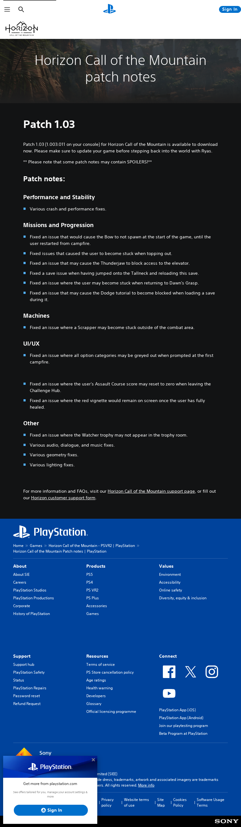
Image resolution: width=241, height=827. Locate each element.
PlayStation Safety (29, 672)
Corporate (21, 605)
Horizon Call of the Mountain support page (151, 491)
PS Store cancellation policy (110, 672)
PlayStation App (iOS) (177, 710)
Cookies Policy (180, 802)
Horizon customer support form (63, 498)
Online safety (170, 590)
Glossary (93, 703)
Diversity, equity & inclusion (182, 598)
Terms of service (100, 664)
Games (36, 545)
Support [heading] (21, 656)
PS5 (89, 574)
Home (18, 545)
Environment (170, 574)
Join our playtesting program (183, 725)
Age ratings (96, 680)
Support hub (23, 664)
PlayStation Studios (29, 590)
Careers (19, 582)
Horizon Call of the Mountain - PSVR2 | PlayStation (92, 545)
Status (18, 680)
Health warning (99, 688)
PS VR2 (92, 590)
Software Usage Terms (210, 802)
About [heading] (19, 566)
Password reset (26, 695)
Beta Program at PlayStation (183, 733)
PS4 (89, 582)
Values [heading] (166, 566)
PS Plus (92, 598)
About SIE (21, 574)
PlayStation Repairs (29, 688)
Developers (96, 695)
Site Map (161, 802)
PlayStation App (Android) (181, 717)
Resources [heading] (97, 656)
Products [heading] (95, 566)
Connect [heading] (168, 656)
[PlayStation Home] (109, 9)
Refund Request (26, 703)
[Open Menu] (7, 9)
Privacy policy (107, 802)
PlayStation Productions (33, 598)
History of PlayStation (31, 613)
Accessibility (169, 582)
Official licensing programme (111, 711)
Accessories (96, 605)
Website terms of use (136, 802)
